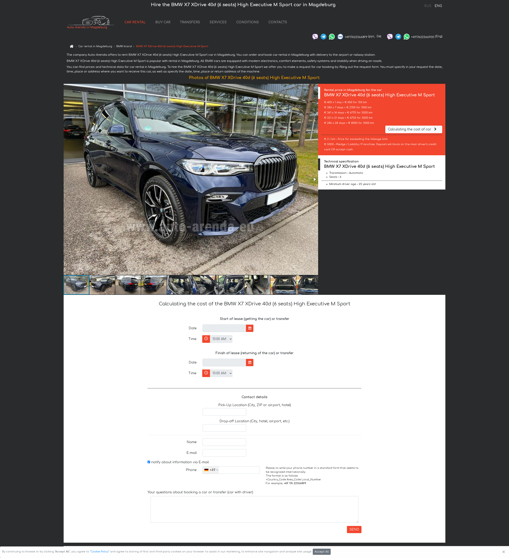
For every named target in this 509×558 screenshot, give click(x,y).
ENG (438, 6)
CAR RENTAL (135, 22)
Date (193, 328)
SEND (354, 529)
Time (192, 339)
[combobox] (211, 470)
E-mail (192, 453)
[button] (314, 179)
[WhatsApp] (332, 36)
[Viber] (315, 36)
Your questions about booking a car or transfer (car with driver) (200, 492)
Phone (191, 470)
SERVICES (218, 22)
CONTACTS (277, 22)
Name (192, 442)
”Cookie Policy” (99, 551)
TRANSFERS (190, 22)
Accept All (322, 551)
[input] (224, 328)
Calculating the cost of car (410, 129)
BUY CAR (162, 22)
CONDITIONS (247, 22)
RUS (427, 6)
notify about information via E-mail (179, 462)
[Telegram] (323, 36)
